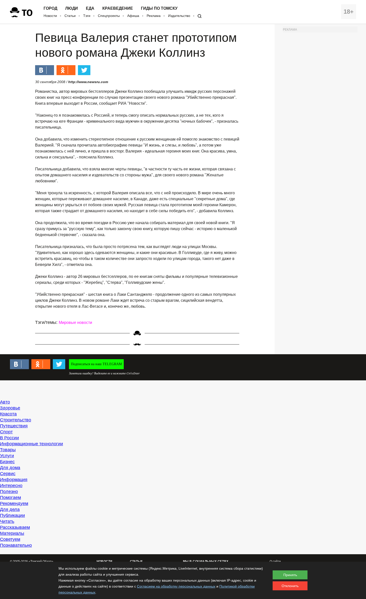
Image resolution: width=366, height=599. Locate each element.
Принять (290, 575)
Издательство (179, 16)
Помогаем (10, 497)
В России (9, 437)
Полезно (9, 491)
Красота (8, 413)
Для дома (10, 467)
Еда (90, 8)
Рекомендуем (14, 503)
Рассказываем (15, 527)
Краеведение (117, 8)
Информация (13, 479)
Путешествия (14, 425)
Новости (50, 16)
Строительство (15, 419)
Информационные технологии (31, 443)
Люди (71, 8)
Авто (5, 401)
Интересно (11, 485)
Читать (7, 521)
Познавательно (16, 545)
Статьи (70, 16)
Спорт (6, 431)
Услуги (7, 455)
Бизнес (7, 461)
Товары (8, 449)
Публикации (12, 515)
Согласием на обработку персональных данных (176, 586)
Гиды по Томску (159, 8)
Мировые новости (75, 322)
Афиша (133, 16)
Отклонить (290, 586)
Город (50, 8)
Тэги (86, 16)
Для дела (10, 509)
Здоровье (10, 407)
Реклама (154, 16)
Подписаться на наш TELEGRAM (96, 364)
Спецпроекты (109, 16)
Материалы (12, 533)
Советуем (10, 539)
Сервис (7, 473)
